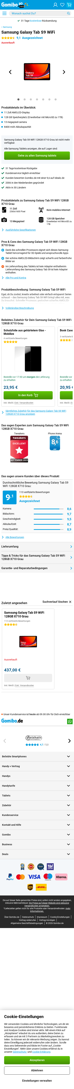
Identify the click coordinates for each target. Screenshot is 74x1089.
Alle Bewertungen (15, 537)
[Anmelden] (55, 5)
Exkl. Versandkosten (24, 403)
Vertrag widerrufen (27, 920)
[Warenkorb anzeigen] (69, 5)
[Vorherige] (10, 72)
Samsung (7, 27)
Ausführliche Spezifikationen (21, 229)
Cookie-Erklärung (41, 1051)
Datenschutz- (20, 1051)
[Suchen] (68, 13)
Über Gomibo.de (11, 917)
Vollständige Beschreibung (20, 308)
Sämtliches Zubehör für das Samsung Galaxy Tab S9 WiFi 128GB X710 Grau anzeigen (36, 412)
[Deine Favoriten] (62, 5)
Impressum (42, 917)
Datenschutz (28, 917)
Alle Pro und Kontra (16, 277)
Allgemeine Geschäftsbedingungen (27, 923)
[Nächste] (63, 72)
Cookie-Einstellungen (60, 917)
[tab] (18, 99)
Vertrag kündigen (47, 920)
